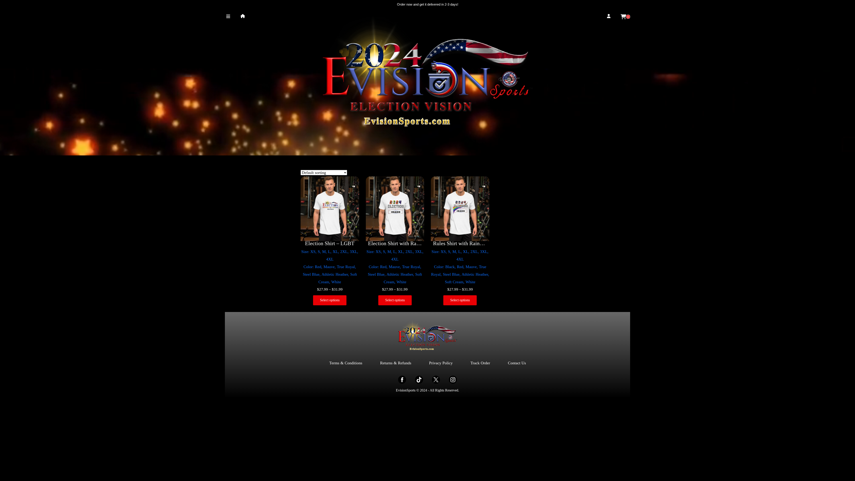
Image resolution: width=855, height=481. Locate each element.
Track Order (480, 363)
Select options (330, 300)
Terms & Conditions (345, 363)
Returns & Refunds (395, 363)
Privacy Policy (441, 363)
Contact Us (517, 363)
